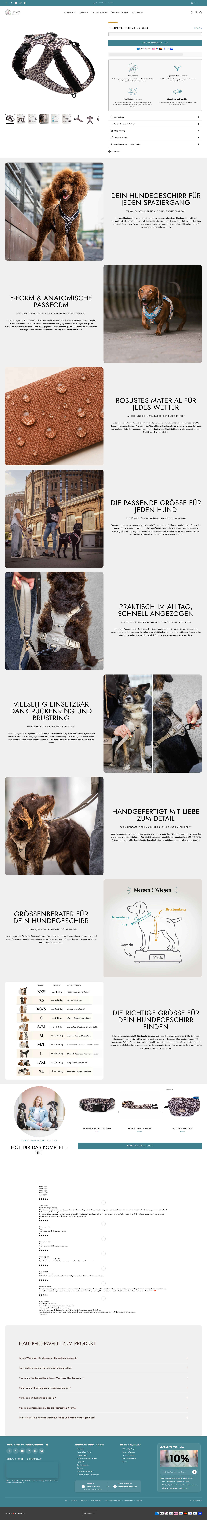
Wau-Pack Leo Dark (182, 1128)
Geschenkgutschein (83, 1465)
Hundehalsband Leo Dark (97, 1128)
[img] (43, 1199)
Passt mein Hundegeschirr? (85, 1471)
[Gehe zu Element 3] (33, 119)
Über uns (80, 1468)
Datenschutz (84, 1500)
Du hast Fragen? (116, 151)
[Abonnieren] (194, 1472)
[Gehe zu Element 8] (90, 119)
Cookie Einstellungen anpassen (113, 1500)
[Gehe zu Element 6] (67, 119)
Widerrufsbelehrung (96, 1500)
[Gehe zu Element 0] (10, 119)
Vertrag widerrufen (128, 1455)
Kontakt (124, 1462)
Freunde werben (82, 1455)
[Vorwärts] (93, 71)
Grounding (139, 1500)
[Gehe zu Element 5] (56, 119)
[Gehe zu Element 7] (78, 119)
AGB (66, 1500)
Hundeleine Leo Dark (139, 1128)
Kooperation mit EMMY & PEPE (87, 1458)
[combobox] (196, 3)
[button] (113, 23)
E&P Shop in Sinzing (129, 1458)
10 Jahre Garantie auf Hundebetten (88, 1475)
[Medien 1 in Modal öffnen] (52, 65)
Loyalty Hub (80, 1462)
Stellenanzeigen (128, 1500)
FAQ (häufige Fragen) (129, 1449)
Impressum (74, 1500)
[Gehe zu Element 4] (44, 119)
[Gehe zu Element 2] (21, 119)
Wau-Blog (80, 1449)
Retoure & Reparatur (128, 1452)
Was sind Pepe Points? (84, 1452)
